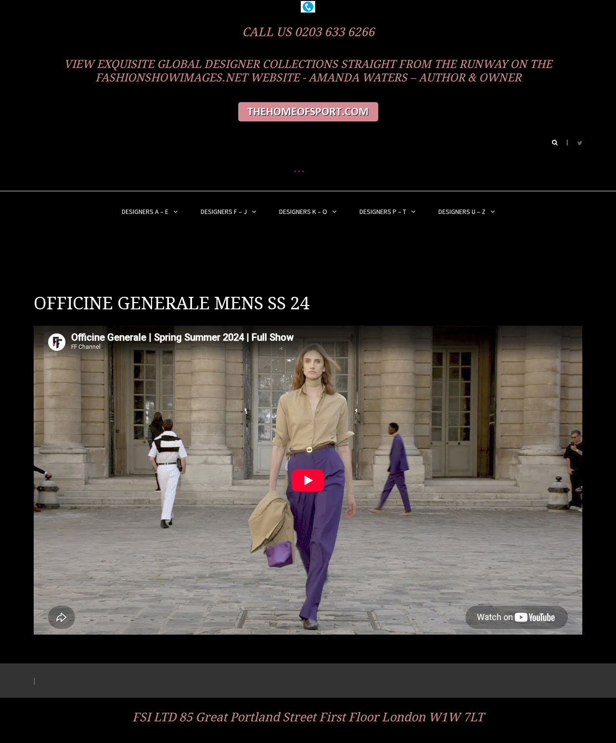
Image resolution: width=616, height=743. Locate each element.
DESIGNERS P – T (382, 211)
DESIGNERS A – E (145, 211)
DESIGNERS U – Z (462, 211)
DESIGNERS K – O (303, 211)
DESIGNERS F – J (224, 211)
